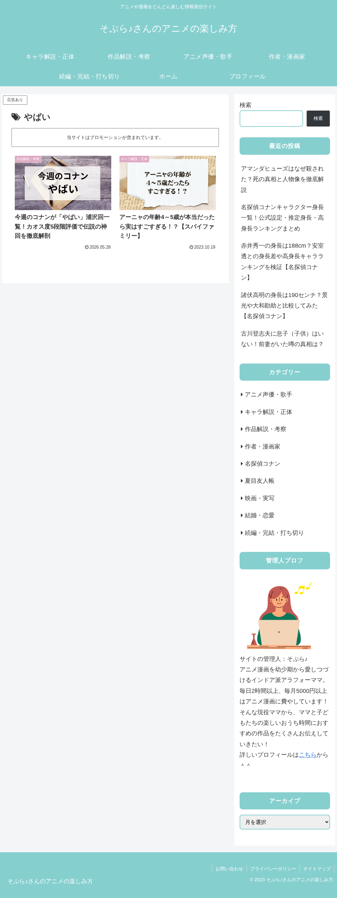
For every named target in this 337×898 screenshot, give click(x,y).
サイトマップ (317, 868)
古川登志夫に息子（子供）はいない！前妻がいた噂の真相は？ (282, 338)
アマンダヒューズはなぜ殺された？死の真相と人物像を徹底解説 (282, 179)
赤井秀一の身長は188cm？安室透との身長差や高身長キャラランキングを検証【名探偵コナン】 (282, 261)
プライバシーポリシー (273, 868)
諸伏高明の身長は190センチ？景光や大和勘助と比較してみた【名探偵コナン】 (284, 306)
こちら (308, 754)
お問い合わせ (229, 868)
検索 (245, 105)
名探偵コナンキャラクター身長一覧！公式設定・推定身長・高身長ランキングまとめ (282, 218)
